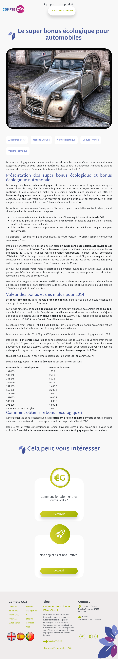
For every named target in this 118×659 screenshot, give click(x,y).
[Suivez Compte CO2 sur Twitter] (82, 636)
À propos (49, 4)
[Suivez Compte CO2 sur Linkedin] (90, 636)
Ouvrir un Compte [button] (62, 11)
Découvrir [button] (59, 514)
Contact (30, 623)
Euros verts (14, 623)
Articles (29, 607)
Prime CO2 (14, 615)
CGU (70, 648)
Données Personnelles (55, 648)
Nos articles (55, 641)
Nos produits (67, 4)
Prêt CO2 (13, 619)
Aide (28, 627)
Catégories (31, 611)
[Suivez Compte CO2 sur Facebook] (97, 636)
